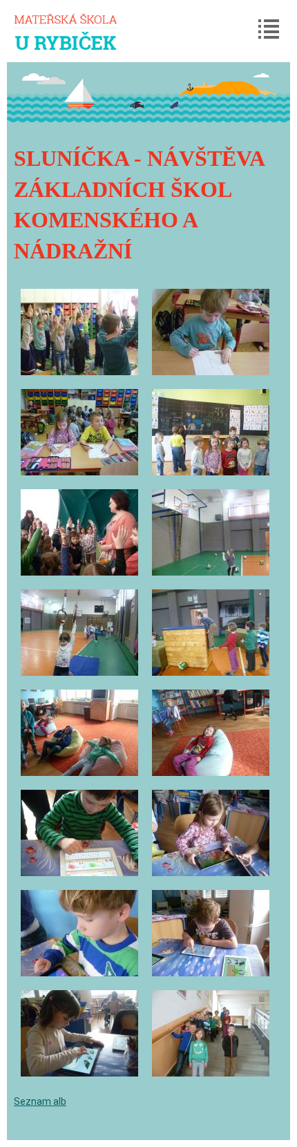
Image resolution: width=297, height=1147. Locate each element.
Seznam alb (40, 1101)
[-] (79, 332)
